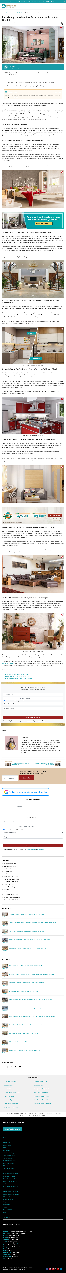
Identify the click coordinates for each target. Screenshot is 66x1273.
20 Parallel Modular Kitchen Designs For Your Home (23, 1033)
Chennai (5, 1235)
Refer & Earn (6, 1204)
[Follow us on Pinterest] (53, 1269)
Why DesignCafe (7, 1209)
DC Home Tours (8, 871)
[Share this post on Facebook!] (58, 23)
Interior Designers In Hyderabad (11, 1194)
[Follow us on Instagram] (50, 1269)
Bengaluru (6, 1231)
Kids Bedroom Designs (9, 1176)
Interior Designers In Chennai (10, 1191)
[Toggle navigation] (62, 6)
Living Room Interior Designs (10, 1173)
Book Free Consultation (33, 717)
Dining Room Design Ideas (11, 876)
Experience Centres (8, 1199)
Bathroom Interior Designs (10, 1181)
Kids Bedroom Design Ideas (11, 892)
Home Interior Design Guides (10, 1186)
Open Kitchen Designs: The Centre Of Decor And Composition (26, 1025)
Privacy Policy (13, 1269)
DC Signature (7, 1150)
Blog (7, 13)
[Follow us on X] (15, 1066)
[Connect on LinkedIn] (61, 1269)
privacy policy (31, 849)
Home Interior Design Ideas (17, 13)
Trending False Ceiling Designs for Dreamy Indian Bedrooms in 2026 (28, 948)
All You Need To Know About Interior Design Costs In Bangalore (26, 982)
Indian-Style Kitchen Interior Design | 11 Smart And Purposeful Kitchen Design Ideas (32, 922)
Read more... (5, 916)
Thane (11, 1243)
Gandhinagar (7, 1256)
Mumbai (5, 1243)
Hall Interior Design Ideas (11, 881)
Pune (4, 1245)
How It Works (6, 1140)
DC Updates (7, 874)
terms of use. (41, 849)
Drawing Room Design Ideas (11, 879)
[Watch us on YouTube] (58, 1269)
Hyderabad (6, 1233)
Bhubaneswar (7, 1252)
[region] (33, 279)
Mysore (5, 1237)
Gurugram (6, 1247)
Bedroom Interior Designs (9, 1171)
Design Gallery (7, 1142)
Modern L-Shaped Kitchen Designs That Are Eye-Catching (25, 1008)
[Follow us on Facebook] (47, 1269)
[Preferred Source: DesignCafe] (25, 791)
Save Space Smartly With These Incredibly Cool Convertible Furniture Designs (30, 999)
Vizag (5, 1241)
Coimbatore (6, 1239)
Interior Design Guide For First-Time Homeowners (19, 678)
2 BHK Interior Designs (9, 1155)
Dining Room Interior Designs (10, 1178)
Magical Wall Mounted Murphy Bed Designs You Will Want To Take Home (29, 939)
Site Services (6, 1217)
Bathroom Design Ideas (10, 863)
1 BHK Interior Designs (9, 1153)
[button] (32, 295)
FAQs (4, 1212)
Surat (5, 1258)
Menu (5, 1135)
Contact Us (6, 1214)
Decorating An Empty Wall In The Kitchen (17, 676)
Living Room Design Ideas (11, 894)
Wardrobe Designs (8, 1165)
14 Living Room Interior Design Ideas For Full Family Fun (24, 991)
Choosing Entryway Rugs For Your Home (17, 674)
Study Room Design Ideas (11, 899)
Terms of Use (21, 1269)
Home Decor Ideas (9, 884)
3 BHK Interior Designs (9, 1158)
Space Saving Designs (8, 1168)
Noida (5, 1248)
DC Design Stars (8, 868)
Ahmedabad (6, 1254)
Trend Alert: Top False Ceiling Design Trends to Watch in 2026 (26, 965)
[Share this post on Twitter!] (62, 23)
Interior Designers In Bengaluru (11, 1189)
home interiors (35, 114)
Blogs (4, 1202)
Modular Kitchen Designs (9, 1160)
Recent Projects (7, 1145)
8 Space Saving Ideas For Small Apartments (21, 1042)
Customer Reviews (8, 1184)
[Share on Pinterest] (62, 24)
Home (4, 1137)
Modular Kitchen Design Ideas (12, 897)
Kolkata (5, 1250)
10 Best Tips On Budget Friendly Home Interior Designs (24, 1050)
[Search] (48, 806)
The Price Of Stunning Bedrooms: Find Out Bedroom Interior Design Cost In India (31, 974)
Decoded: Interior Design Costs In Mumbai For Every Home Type (27, 914)
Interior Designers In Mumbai (10, 1196)
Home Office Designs (8, 1163)
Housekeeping (8, 889)
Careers (5, 1207)
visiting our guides (7, 663)
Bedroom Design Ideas (10, 866)
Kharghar (17, 1243)
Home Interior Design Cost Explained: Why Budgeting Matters (26, 931)
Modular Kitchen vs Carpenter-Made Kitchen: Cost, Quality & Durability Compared (32, 1016)
